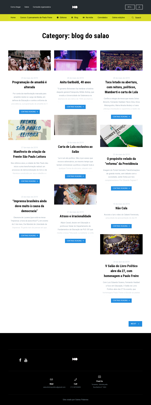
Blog (76, 17)
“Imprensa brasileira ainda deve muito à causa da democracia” (29, 206)
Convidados (102, 17)
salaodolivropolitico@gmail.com (51, 385)
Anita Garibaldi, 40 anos (75, 82)
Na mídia (89, 17)
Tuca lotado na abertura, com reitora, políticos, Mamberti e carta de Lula (121, 87)
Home (13, 17)
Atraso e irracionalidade (75, 216)
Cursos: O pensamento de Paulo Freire (36, 17)
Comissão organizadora (42, 7)
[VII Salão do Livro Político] (75, 7)
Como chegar (16, 7)
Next (134, 324)
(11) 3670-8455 (75, 385)
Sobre (27, 7)
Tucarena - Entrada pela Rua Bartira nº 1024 (99, 384)
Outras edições (118, 17)
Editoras (63, 17)
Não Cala (121, 208)
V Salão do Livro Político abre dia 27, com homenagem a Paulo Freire (121, 271)
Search (138, 18)
